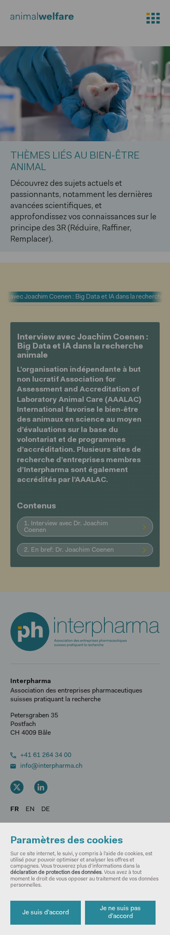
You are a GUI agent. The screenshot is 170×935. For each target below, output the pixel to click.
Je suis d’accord (45, 912)
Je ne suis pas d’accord (120, 912)
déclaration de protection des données (56, 872)
